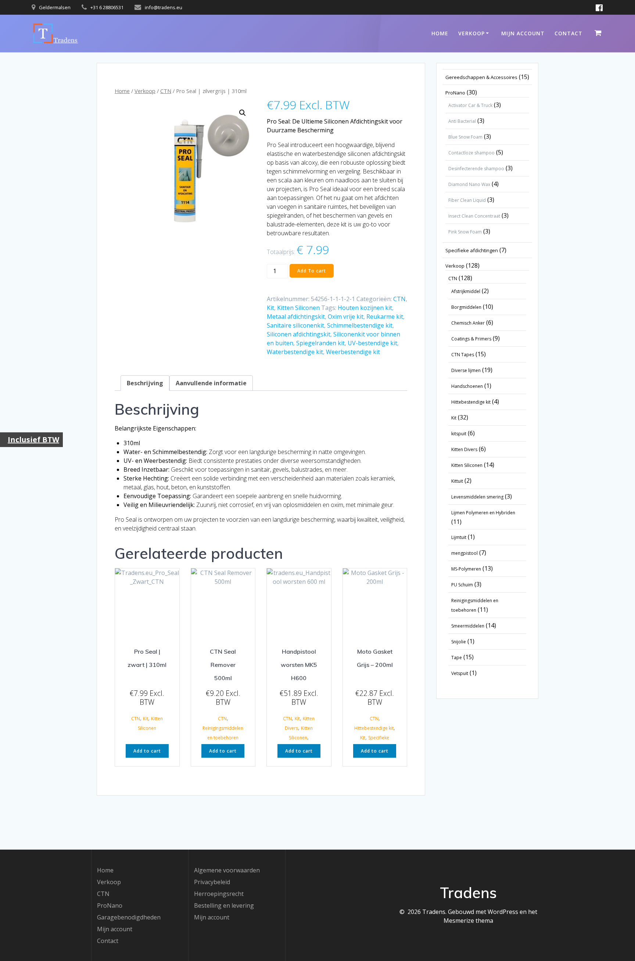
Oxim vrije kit (345, 316)
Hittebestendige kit (374, 728)
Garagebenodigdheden (129, 917)
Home (439, 33)
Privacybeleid (212, 882)
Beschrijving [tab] (145, 383)
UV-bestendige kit (372, 343)
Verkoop (471, 33)
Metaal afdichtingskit (296, 316)
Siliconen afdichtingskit (298, 334)
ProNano (109, 905)
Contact (568, 33)
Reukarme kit (384, 316)
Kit (270, 308)
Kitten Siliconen (298, 308)
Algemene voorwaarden (227, 870)
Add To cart (311, 271)
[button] (242, 112)
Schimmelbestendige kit (359, 325)
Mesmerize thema (468, 921)
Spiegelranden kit (320, 343)
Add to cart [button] (147, 751)
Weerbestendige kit (353, 352)
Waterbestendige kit (295, 352)
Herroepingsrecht (219, 894)
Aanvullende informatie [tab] (211, 383)
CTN (165, 90)
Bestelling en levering (224, 905)
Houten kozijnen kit (365, 308)
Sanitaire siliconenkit (295, 325)
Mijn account (523, 33)
